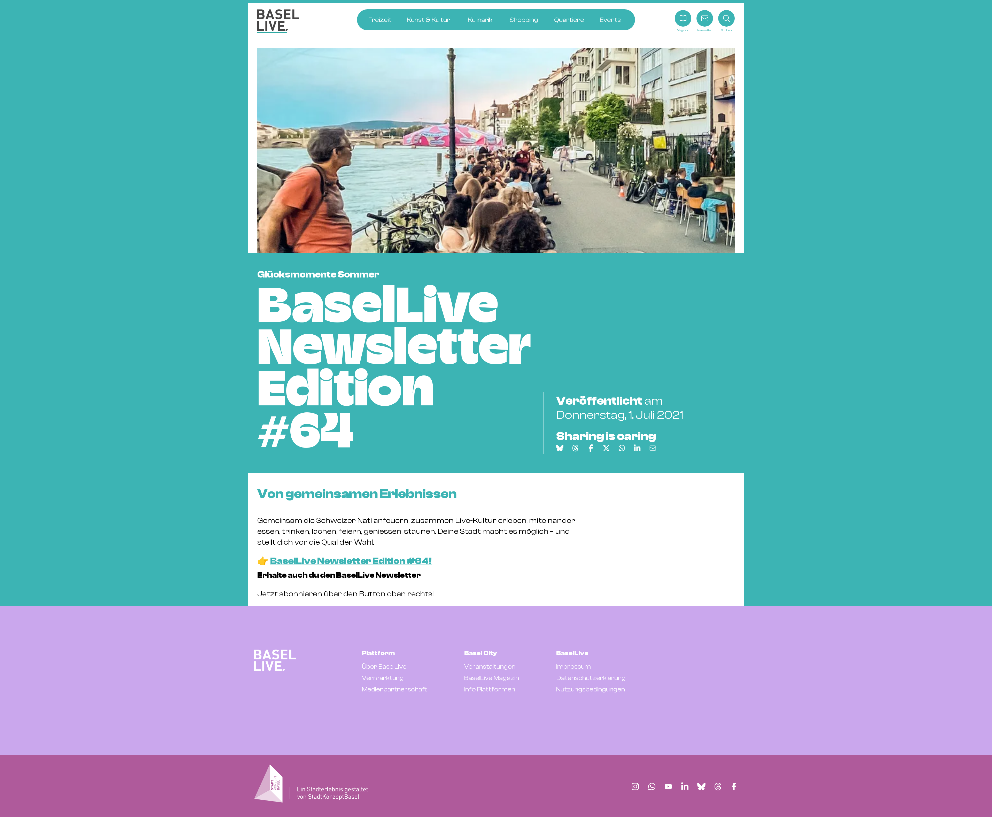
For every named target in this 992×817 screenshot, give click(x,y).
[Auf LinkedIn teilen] (637, 448)
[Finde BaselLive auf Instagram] (635, 786)
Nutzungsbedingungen (590, 689)
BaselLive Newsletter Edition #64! (351, 561)
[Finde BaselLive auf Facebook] (734, 786)
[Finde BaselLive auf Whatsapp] (652, 786)
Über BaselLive (384, 666)
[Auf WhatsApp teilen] (621, 448)
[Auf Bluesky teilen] (559, 448)
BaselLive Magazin (491, 678)
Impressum (573, 666)
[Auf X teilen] (606, 448)
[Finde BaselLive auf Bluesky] (701, 786)
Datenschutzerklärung (591, 678)
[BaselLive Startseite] (278, 21)
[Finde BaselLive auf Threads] (718, 786)
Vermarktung (383, 678)
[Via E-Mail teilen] (652, 448)
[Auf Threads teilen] (575, 448)
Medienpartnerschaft (394, 689)
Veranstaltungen (489, 666)
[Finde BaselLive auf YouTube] (668, 786)
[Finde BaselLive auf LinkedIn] (685, 786)
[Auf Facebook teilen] (590, 448)
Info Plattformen (489, 689)
